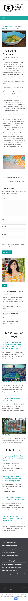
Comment (5, 198)
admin (5, 57)
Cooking (13, 59)
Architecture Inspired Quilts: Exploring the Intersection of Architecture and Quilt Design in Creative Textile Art (13, 345)
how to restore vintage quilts (9, 570)
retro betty (6, 435)
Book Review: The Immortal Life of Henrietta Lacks (12, 314)
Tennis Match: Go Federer (11, 382)
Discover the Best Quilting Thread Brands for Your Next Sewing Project (12, 518)
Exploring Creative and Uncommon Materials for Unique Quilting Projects (11, 479)
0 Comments (7, 59)
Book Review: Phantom (13, 291)
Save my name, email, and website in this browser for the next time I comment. (14, 246)
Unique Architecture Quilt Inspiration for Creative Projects (13, 498)
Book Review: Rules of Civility (10, 321)
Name (4, 219)
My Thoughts (19, 59)
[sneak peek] (14, 155)
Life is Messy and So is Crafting (13, 177)
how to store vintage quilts (9, 552)
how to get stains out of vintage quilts (12, 564)
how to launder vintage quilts (9, 545)
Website (4, 234)
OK (16, 598)
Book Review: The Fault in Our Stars (12, 306)
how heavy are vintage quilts (9, 549)
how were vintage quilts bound (10, 555)
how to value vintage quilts (9, 561)
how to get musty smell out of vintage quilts (13, 574)
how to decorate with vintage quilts (11, 567)
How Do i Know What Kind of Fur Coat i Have (12, 399)
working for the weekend (17, 181)
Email (4, 227)
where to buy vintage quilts (9, 542)
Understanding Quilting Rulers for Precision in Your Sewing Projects (13, 458)
